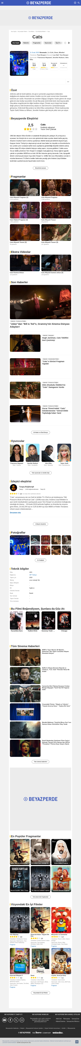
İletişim (22, 1028)
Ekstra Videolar (21, 251)
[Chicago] (64, 620)
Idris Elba (48, 463)
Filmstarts (66, 1019)
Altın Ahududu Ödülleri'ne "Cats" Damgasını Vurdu (53, 386)
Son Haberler (19, 282)
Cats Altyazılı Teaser (48, 220)
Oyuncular (17, 441)
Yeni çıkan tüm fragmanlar (40, 897)
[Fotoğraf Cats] (20, 545)
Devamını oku (15, 513)
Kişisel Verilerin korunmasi (52, 1028)
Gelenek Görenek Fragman (61, 890)
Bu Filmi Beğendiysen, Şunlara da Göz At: (38, 608)
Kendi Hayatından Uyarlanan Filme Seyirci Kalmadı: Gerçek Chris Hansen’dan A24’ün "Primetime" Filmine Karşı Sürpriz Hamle (56, 742)
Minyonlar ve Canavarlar (59, 934)
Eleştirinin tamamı (40, 168)
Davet (32, 975)
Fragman (12, 944)
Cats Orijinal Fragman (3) (19, 220)
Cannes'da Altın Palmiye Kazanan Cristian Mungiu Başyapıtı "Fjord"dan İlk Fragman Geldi (56, 687)
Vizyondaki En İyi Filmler (40, 993)
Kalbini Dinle (32, 631)
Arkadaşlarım (63, 63)
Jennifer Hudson (59, 57)
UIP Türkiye (33, 575)
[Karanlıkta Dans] (17, 620)
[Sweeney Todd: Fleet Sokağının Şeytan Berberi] (48, 620)
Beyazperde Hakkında (12, 1028)
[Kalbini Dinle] (32, 620)
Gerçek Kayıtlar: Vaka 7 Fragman (20, 890)
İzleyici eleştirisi (21, 481)
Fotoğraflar (18, 532)
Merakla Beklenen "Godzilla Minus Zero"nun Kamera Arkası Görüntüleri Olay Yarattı (56, 723)
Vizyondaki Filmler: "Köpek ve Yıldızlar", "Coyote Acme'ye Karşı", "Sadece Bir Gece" (56, 705)
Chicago (64, 631)
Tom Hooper (41, 55)
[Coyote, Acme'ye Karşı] (61, 961)
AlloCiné (59, 1019)
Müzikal (61, 52)
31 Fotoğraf (40, 560)
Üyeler (44, 63)
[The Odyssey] (20, 920)
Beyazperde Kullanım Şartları (34, 1028)
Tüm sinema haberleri (40, 761)
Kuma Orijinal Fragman (61, 863)
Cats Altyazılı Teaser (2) (18, 242)
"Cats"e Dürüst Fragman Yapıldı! (53, 362)
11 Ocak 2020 (35, 52)
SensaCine (75, 1019)
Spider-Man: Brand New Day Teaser (20, 863)
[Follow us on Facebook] (10, 1020)
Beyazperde (54, 63)
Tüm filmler (31, 31)
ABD (30, 572)
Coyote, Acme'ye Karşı (58, 975)
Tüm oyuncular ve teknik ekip (40, 473)
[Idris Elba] (48, 453)
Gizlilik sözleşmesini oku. (24, 1042)
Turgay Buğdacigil (26, 487)
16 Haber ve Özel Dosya (40, 432)
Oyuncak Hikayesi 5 (16, 975)
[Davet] (40, 961)
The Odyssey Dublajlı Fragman (40, 890)
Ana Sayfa (13, 31)
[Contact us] (22, 1020)
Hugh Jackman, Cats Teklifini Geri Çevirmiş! (55, 339)
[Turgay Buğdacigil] (13, 487)
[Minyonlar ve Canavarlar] (61, 920)
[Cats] (19, 63)
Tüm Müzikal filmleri (41, 31)
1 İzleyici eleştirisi (40, 524)
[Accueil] (38, 2)
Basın (34, 63)
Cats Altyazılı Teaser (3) (49, 242)
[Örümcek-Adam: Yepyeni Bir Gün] (40, 920)
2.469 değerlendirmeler (32, 489)
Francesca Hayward (45, 57)
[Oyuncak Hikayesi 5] (20, 961)
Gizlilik (63, 1028)
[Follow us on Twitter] (16, 1020)
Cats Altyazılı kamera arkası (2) (52, 272)
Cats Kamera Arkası (17, 272)
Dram (56, 52)
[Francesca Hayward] (17, 453)
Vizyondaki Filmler (22, 31)
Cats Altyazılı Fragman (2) (19, 197)
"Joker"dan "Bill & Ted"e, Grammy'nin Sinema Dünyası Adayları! (40, 325)
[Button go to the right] (69, 43)
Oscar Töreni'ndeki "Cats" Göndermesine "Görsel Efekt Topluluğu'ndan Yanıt (55, 410)
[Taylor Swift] (64, 453)
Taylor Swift (64, 463)
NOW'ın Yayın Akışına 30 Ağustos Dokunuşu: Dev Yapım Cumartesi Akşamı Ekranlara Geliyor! (55, 651)
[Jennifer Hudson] (32, 453)
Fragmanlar (18, 176)
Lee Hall (56, 55)
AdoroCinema (60, 1021)
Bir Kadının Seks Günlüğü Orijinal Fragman (40, 863)
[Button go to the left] (65, 43)
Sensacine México (73, 1021)
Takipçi (21, 489)
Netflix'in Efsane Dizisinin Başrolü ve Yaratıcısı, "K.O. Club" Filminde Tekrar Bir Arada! (56, 669)
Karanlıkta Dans (17, 631)
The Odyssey (14, 934)
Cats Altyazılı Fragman (49, 197)
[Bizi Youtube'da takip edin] (4, 1020)
